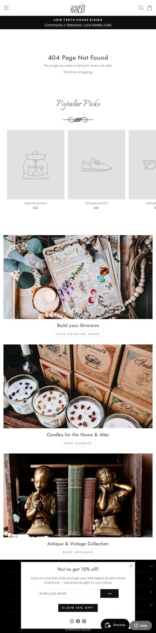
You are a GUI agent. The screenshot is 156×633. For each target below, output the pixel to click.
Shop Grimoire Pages (78, 334)
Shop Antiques (78, 552)
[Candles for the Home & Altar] (78, 386)
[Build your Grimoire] (78, 277)
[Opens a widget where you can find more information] (141, 626)
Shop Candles (78, 443)
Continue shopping (78, 72)
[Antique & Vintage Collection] (78, 495)
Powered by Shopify (78, 629)
